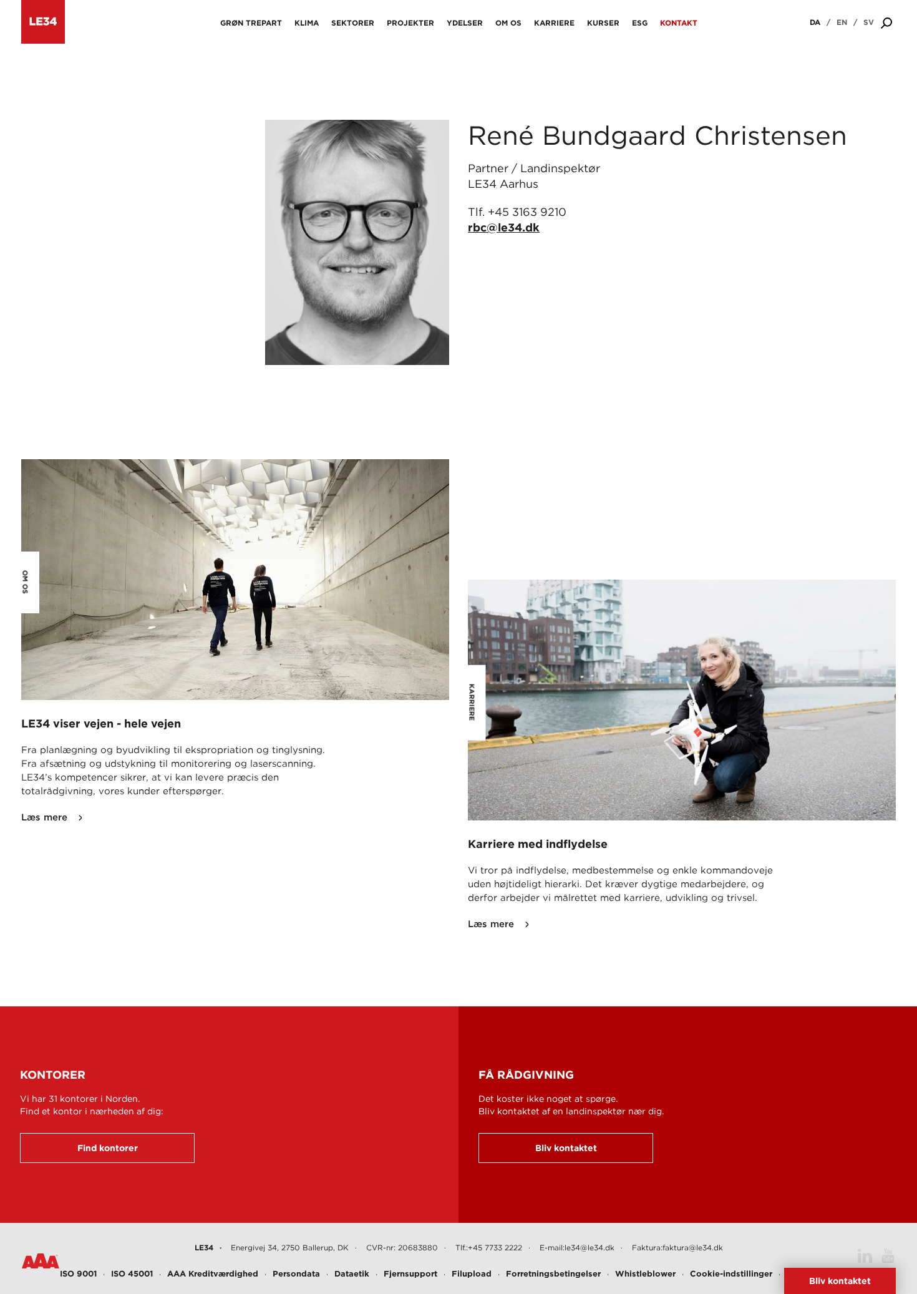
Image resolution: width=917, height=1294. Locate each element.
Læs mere (44, 817)
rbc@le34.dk (504, 227)
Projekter (410, 22)
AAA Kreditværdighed (212, 1273)
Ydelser (465, 22)
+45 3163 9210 (527, 211)
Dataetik (351, 1273)
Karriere (554, 22)
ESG (640, 22)
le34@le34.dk (589, 1247)
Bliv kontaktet (566, 1148)
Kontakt (678, 22)
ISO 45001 (132, 1273)
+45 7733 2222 (495, 1247)
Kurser (603, 22)
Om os (508, 22)
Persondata (296, 1273)
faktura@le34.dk (692, 1247)
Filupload (472, 1273)
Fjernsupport (410, 1273)
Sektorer (352, 22)
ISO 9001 (78, 1273)
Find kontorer (107, 1148)
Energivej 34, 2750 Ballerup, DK (290, 1247)
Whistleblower (645, 1273)
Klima (306, 22)
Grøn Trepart (251, 22)
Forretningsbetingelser (553, 1273)
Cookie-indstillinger (731, 1273)
